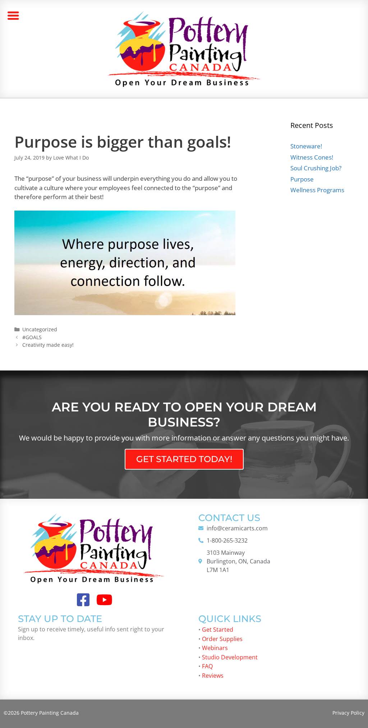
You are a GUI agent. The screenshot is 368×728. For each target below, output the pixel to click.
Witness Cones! (311, 157)
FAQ (207, 666)
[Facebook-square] (83, 600)
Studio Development (230, 657)
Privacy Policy (348, 712)
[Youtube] (104, 600)
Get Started (217, 629)
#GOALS (32, 337)
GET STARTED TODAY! (184, 459)
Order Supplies (222, 639)
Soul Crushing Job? (315, 168)
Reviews (213, 675)
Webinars (215, 648)
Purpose (302, 179)
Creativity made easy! (48, 344)
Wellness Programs (317, 190)
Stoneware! (306, 146)
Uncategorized (39, 329)
